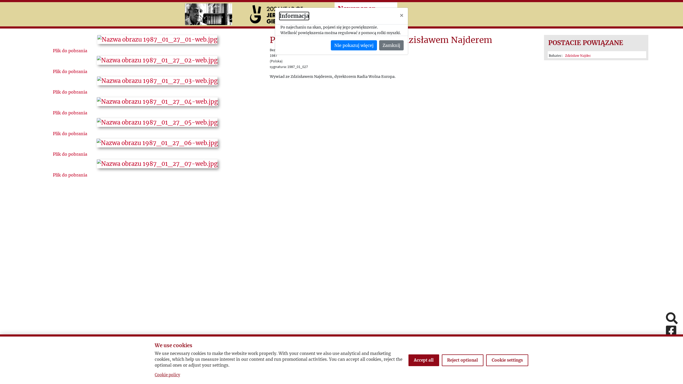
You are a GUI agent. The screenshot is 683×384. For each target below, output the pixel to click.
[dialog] (341, 192)
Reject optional (462, 360)
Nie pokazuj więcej (354, 45)
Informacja (294, 16)
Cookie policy (167, 375)
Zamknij (391, 45)
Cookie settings (507, 360)
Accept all (424, 360)
